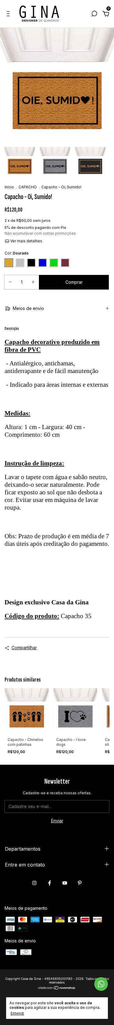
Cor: (17, 253)
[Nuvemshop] (57, 988)
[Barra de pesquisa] (94, 14)
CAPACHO (28, 187)
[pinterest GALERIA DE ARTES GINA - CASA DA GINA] (79, 883)
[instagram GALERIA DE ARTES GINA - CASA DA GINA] (34, 883)
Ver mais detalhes (25, 241)
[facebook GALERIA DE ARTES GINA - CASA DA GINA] (49, 883)
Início (9, 187)
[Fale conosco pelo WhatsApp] (101, 984)
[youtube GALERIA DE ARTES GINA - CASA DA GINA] (64, 883)
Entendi (17, 1013)
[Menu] (9, 14)
